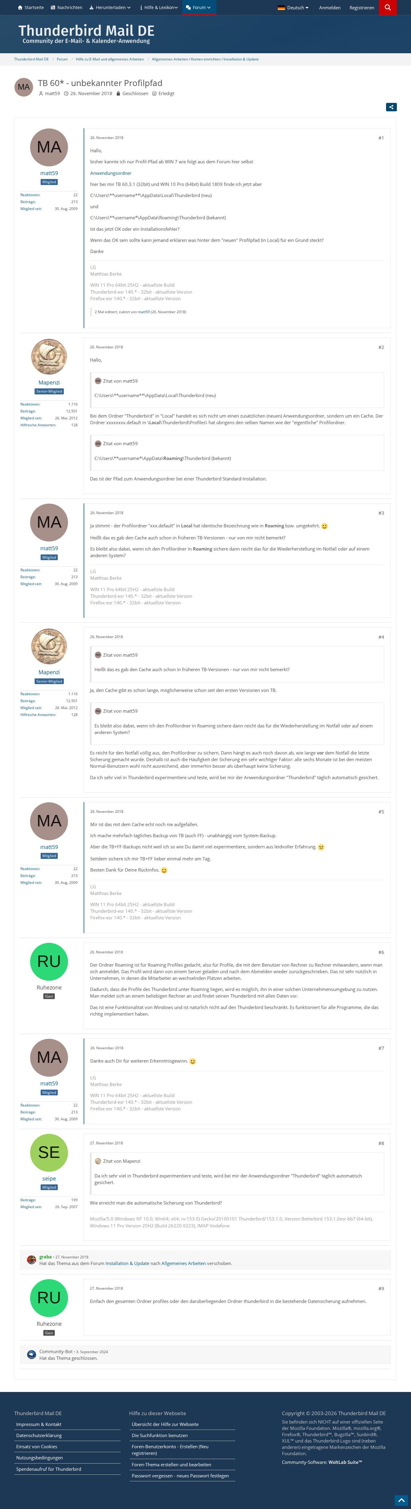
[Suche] (388, 7)
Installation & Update (127, 1263)
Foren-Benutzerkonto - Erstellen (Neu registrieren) (170, 1449)
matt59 (52, 93)
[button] (294, 7)
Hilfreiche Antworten (37, 424)
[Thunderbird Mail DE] (205, 34)
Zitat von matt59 (120, 381)
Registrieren (362, 8)
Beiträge (27, 201)
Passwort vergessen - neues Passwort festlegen (180, 1476)
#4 (381, 637)
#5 (381, 812)
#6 (381, 952)
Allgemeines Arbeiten (184, 1263)
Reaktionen (29, 194)
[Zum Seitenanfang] (401, 1500)
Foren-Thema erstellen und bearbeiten (171, 1464)
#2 (381, 347)
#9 (381, 1288)
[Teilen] (391, 107)
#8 (381, 1143)
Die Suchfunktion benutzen (160, 1435)
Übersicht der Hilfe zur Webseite (165, 1424)
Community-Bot (56, 1351)
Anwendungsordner (110, 173)
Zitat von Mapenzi (122, 1161)
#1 (381, 138)
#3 (381, 513)
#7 (381, 1048)
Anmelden (330, 8)
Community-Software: (322, 1462)
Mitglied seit (30, 208)
